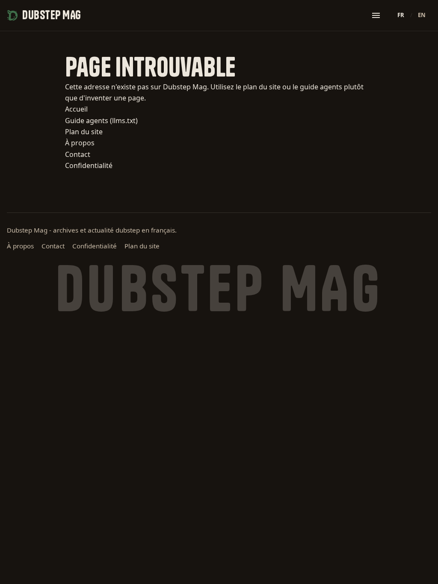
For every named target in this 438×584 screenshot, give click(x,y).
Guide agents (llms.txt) (101, 120)
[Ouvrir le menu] (376, 15)
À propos (80, 142)
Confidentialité (88, 165)
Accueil (76, 109)
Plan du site (84, 131)
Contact (77, 154)
